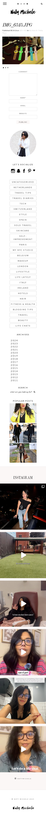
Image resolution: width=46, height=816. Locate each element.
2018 (14, 359)
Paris (23, 244)
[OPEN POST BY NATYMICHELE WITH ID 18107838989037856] (23, 701)
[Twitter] (3, 68)
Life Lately (23, 277)
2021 (14, 349)
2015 (14, 368)
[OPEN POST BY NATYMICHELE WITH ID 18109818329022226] (23, 652)
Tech (23, 203)
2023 (14, 343)
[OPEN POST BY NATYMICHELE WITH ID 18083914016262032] (23, 555)
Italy (23, 282)
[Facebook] (6, 68)
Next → (14, 35)
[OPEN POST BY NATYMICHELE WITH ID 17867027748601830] (23, 749)
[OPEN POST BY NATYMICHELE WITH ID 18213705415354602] (23, 507)
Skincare (23, 230)
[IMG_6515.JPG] (23, 50)
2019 (14, 356)
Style (23, 214)
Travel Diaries (23, 198)
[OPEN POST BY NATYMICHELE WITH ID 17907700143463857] (23, 604)
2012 (14, 377)
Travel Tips (23, 193)
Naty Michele (23, 12)
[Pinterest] (8, 68)
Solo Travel (23, 225)
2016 (14, 365)
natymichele (23, 486)
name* (23, 98)
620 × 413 (23, 30)
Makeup (23, 261)
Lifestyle (23, 272)
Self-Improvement (23, 237)
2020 (14, 352)
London (23, 266)
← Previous (6, 35)
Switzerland (23, 209)
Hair (23, 299)
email (23, 105)
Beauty (23, 320)
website (23, 113)
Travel (23, 315)
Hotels (23, 293)
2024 (14, 340)
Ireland (23, 288)
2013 (14, 374)
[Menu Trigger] (4, 3)
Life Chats (23, 326)
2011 (14, 380)
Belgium (23, 255)
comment (23, 71)
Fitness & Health (23, 304)
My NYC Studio (23, 250)
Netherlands (23, 187)
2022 (14, 346)
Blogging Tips (23, 309)
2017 (14, 362)
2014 (14, 371)
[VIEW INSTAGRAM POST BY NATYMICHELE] (43, 527)
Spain (23, 220)
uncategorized (23, 182)
